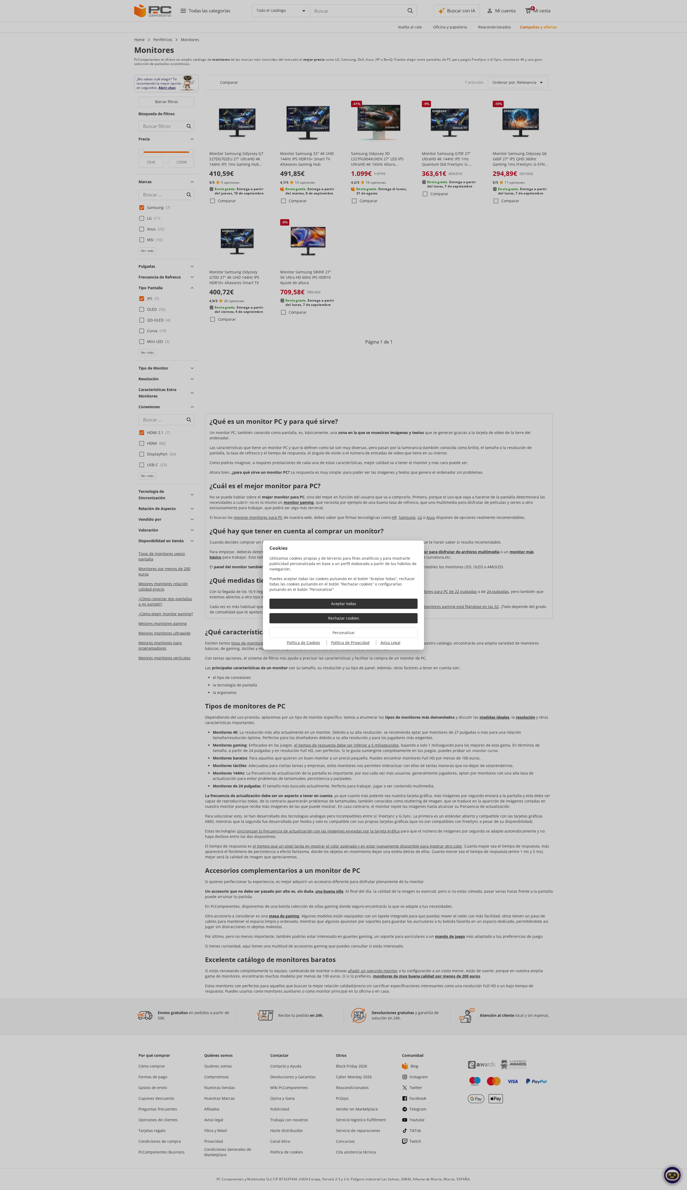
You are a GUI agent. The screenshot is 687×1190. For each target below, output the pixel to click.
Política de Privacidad (350, 642)
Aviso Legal (390, 642)
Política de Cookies (303, 642)
